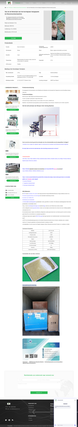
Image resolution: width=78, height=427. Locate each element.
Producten (17, 3)
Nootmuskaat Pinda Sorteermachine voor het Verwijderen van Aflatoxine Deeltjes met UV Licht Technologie (12, 154)
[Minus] (75, 400)
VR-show (31, 3)
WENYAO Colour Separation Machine (36, 361)
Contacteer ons (48, 3)
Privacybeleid (10, 425)
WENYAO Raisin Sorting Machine (29, 363)
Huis (12, 3)
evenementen (58, 3)
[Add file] (55, 425)
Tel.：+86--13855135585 (11, 406)
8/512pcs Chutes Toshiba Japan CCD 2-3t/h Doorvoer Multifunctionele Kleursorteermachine (12, 107)
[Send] (75, 425)
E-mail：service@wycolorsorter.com (13, 408)
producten (10, 7)
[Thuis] (9, 2)
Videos (24, 3)
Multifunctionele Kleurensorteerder (19, 7)
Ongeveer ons (39, 3)
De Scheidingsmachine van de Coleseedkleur (53, 361)
